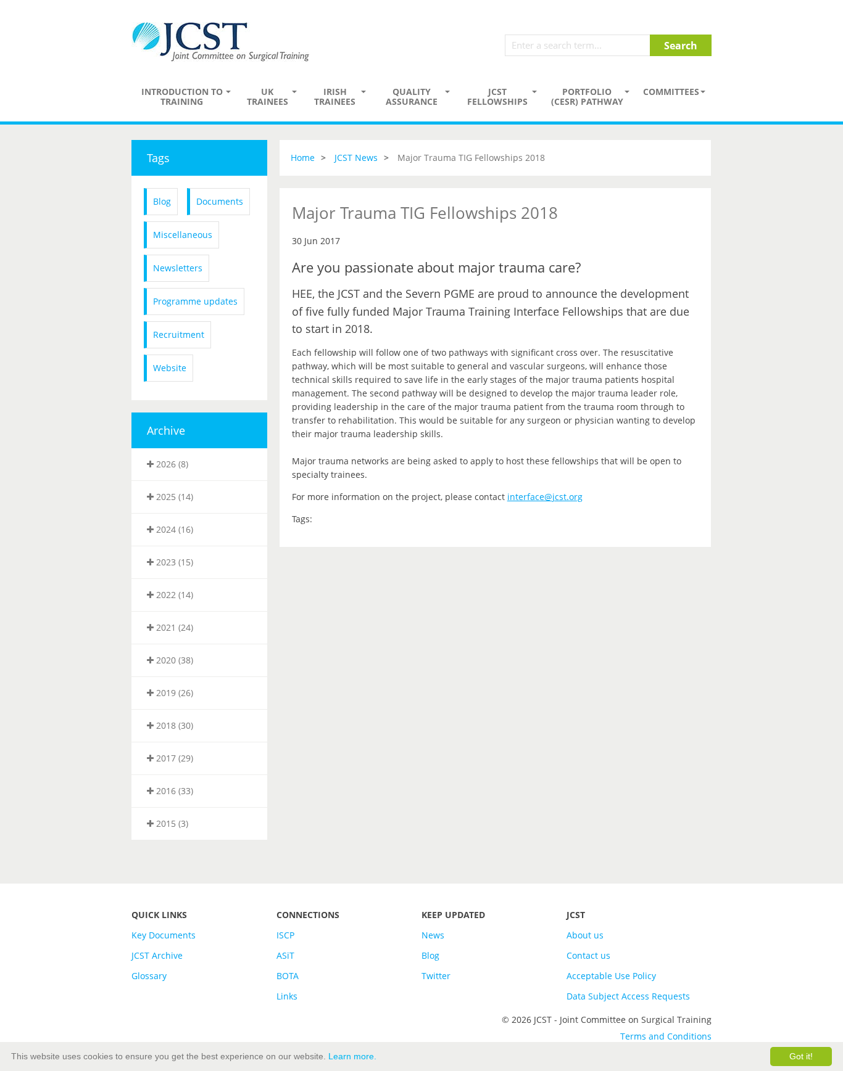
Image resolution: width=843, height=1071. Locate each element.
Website (169, 368)
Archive (166, 430)
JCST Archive (157, 955)
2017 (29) (173, 758)
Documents (219, 201)
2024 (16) (173, 529)
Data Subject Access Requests (628, 996)
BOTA (287, 976)
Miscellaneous (182, 234)
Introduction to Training (182, 96)
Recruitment (178, 334)
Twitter (436, 976)
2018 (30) (173, 725)
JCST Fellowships (497, 96)
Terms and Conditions (666, 1036)
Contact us (588, 955)
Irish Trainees (334, 96)
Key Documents (163, 935)
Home (303, 157)
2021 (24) (173, 627)
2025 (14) (173, 497)
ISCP (285, 935)
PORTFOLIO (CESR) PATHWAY (587, 96)
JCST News (356, 157)
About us (585, 935)
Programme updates (195, 301)
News (433, 935)
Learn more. (352, 1056)
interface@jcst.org (545, 497)
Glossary (149, 976)
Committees (671, 91)
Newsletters (177, 268)
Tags (158, 157)
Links (286, 996)
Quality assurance (412, 96)
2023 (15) (173, 562)
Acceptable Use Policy (611, 976)
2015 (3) (171, 823)
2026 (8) (171, 464)
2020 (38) (173, 660)
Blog (162, 201)
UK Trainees (267, 96)
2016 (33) (173, 791)
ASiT (285, 955)
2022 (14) (173, 595)
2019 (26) (173, 693)
